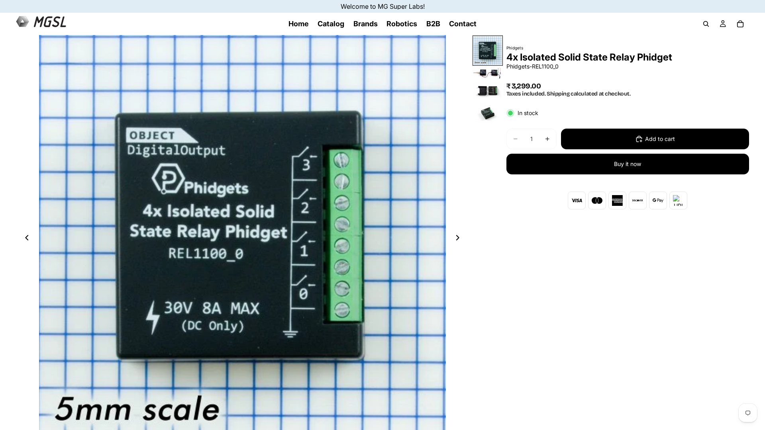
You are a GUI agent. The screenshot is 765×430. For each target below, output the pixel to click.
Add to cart (660, 138)
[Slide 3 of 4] (487, 91)
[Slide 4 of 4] (487, 113)
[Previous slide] (24, 239)
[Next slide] (460, 239)
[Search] (706, 24)
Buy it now (627, 163)
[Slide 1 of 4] (487, 50)
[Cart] (740, 24)
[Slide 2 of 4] (487, 73)
